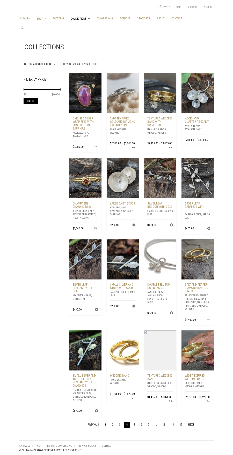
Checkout (192, 7)
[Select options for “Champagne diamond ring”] (96, 229)
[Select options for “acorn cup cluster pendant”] (208, 140)
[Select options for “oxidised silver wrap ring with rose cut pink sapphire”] (96, 147)
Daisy (130, 211)
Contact (176, 18)
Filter (30, 100)
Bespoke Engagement (84, 211)
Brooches (152, 211)
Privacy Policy (86, 445)
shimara (24, 18)
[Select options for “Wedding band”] (133, 398)
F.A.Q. (38, 445)
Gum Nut (164, 299)
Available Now (80, 132)
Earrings (115, 214)
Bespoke (125, 18)
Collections (78, 18)
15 (181, 424)
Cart (179, 7)
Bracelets (153, 299)
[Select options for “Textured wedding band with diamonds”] (171, 148)
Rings (113, 129)
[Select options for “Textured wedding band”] (171, 402)
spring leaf (79, 299)
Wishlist (208, 7)
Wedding (58, 18)
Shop (40, 18)
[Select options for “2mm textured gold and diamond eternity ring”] (133, 148)
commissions (105, 18)
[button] (133, 225)
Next (191, 424)
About (161, 18)
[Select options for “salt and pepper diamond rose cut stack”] (208, 320)
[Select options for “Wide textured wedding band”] (208, 402)
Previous (93, 424)
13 (164, 424)
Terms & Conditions (59, 445)
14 (172, 424)
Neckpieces (79, 295)
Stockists (143, 18)
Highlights (153, 129)
